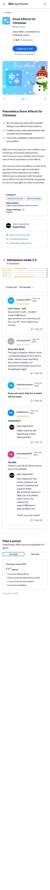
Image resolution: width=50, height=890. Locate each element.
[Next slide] (45, 99)
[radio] (13, 554)
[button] (23, 209)
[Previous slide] (4, 99)
